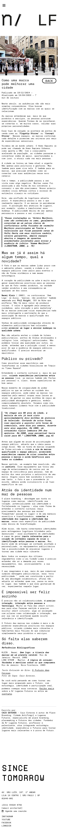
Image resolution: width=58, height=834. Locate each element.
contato (7, 693)
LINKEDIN (7, 825)
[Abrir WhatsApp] (51, 827)
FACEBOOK (7, 822)
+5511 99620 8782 (12, 805)
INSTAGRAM (8, 816)
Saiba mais (46, 688)
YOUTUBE (7, 819)
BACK (49, 81)
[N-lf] (29, 20)
